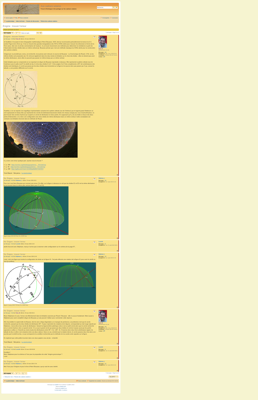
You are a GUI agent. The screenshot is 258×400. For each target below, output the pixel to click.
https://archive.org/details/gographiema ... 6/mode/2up (28, 167)
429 (105, 52)
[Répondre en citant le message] (94, 37)
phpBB (56, 384)
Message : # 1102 (9, 256)
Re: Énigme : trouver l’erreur (14, 178)
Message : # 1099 (9, 39)
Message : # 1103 (9, 313)
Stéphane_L (102, 178)
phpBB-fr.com (63, 388)
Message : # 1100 (9, 180)
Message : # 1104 (9, 349)
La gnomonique (27, 173)
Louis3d (101, 241)
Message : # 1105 (9, 363)
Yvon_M (101, 48)
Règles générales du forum (11, 29)
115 (105, 180)
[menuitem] (15, 18)
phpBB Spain (63, 386)
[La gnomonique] (22, 9)
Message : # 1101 (9, 244)
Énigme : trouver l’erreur (14, 26)
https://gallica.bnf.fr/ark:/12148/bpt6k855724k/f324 (27, 169)
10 (105, 243)
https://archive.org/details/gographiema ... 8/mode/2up (28, 165)
